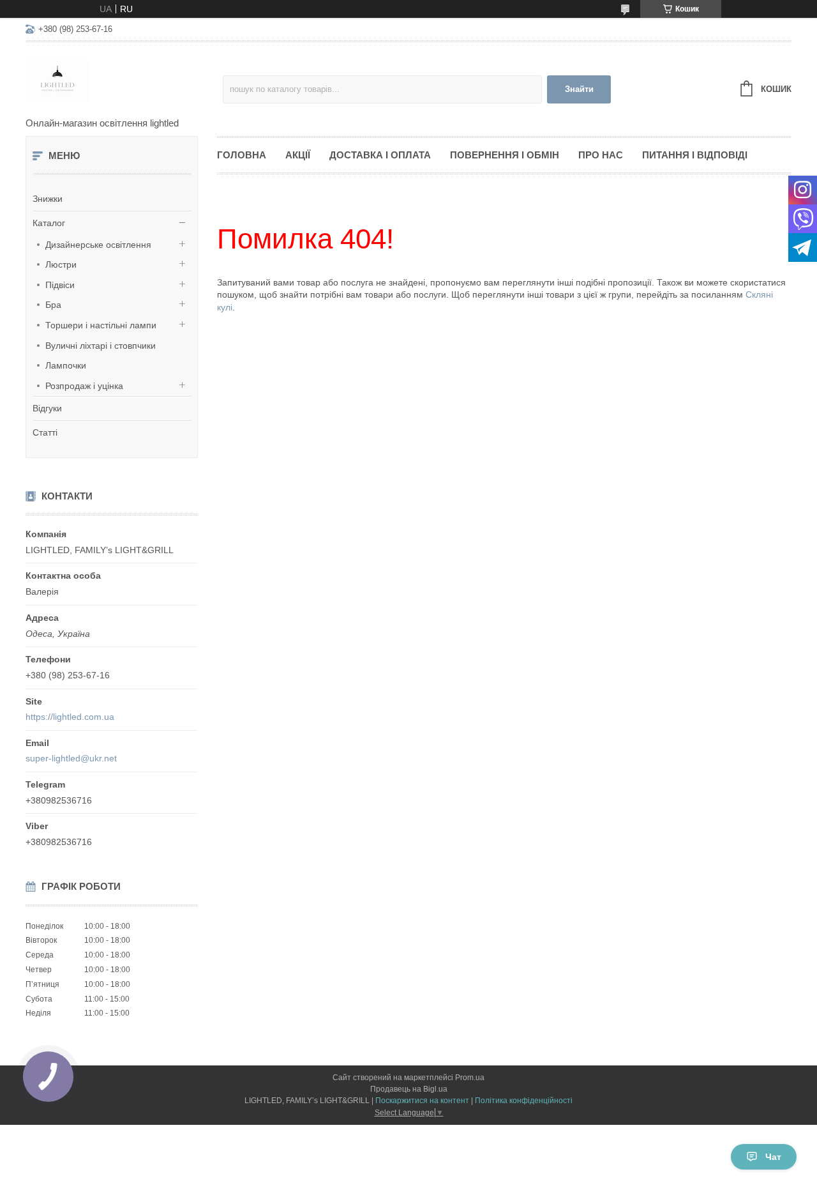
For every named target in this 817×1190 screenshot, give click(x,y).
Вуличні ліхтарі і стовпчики (100, 345)
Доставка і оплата (380, 155)
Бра (53, 305)
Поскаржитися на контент (422, 1100)
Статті (45, 432)
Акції (297, 155)
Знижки (48, 199)
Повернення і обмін (504, 155)
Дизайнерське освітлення (98, 245)
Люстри (61, 264)
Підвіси (60, 285)
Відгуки (47, 408)
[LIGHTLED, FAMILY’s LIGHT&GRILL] (124, 80)
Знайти (579, 89)
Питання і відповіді (694, 155)
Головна (241, 155)
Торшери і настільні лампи (100, 325)
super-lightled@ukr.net (71, 758)
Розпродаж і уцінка (84, 386)
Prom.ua (469, 1077)
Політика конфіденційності (524, 1100)
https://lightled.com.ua (70, 717)
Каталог (49, 223)
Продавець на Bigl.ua (408, 1089)
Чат (773, 1157)
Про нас (600, 155)
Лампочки (65, 365)
